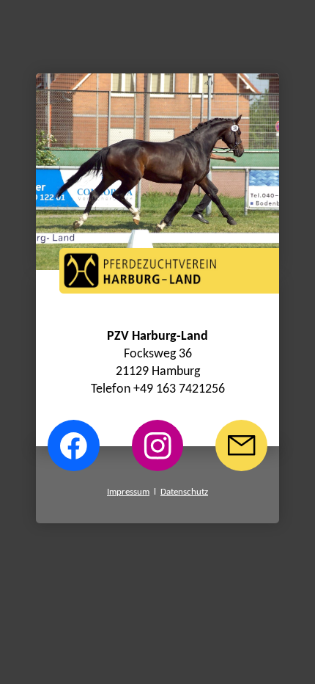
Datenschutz (184, 492)
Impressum (128, 492)
